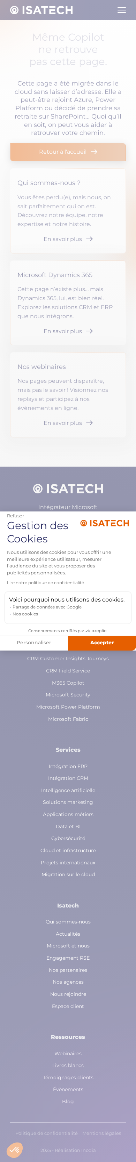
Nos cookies (25, 614)
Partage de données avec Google (47, 607)
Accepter (102, 643)
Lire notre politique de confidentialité (45, 583)
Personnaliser (34, 642)
